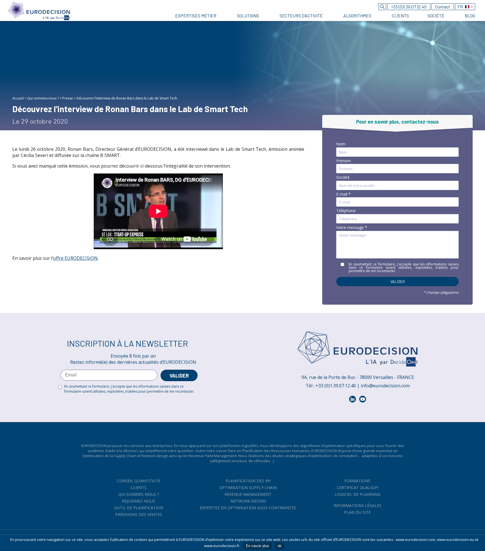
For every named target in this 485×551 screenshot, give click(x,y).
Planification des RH (248, 480)
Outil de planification (138, 507)
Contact (442, 6)
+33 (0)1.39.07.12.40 (409, 6)
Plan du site (357, 512)
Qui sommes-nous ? (43, 98)
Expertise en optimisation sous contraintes (248, 507)
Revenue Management (248, 494)
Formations (357, 480)
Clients (139, 487)
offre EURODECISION (75, 258)
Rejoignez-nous (138, 501)
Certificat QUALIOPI (357, 487)
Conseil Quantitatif (139, 480)
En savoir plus (257, 546)
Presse (67, 98)
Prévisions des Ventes (138, 514)
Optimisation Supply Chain (248, 487)
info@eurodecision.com (385, 386)
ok (280, 546)
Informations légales (357, 505)
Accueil (18, 98)
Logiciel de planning (357, 494)
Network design (248, 501)
